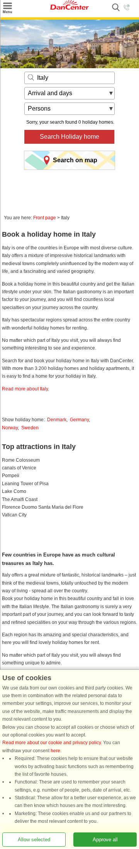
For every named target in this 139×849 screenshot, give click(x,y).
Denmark (56, 419)
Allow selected (34, 839)
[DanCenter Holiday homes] (69, 8)
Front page (44, 217)
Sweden (30, 427)
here (55, 750)
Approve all (105, 839)
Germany (79, 419)
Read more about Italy (25, 389)
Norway (10, 427)
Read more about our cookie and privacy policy (51, 743)
